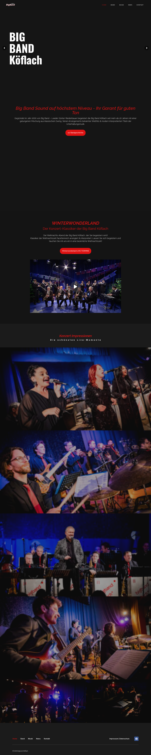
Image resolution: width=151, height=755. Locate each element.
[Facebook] (136, 739)
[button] (75, 286)
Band (113, 5)
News (130, 5)
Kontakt (140, 5)
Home (104, 5)
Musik (121, 5)
